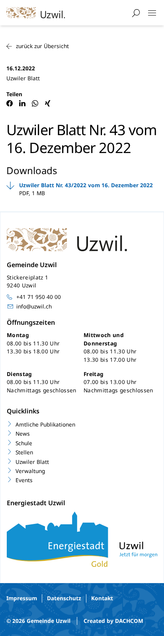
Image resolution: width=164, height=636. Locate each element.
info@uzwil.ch (34, 306)
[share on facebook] (9, 103)
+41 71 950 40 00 (38, 297)
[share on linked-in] (22, 103)
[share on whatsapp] (35, 103)
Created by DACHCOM (113, 620)
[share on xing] (48, 103)
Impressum (21, 598)
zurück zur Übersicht (42, 46)
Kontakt (102, 598)
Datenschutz (64, 598)
